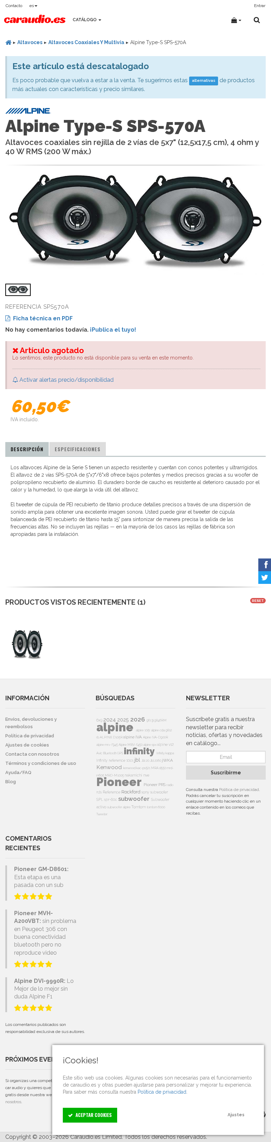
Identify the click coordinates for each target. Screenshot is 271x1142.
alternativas (203, 80)
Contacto (14, 5)
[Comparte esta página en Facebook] (264, 564)
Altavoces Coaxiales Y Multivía (86, 42)
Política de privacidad (239, 789)
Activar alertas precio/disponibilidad (66, 379)
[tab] (27, 449)
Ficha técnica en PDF (41, 318)
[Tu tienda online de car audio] (34, 20)
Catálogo (85, 19)
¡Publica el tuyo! (113, 329)
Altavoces (29, 42)
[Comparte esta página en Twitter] (264, 577)
